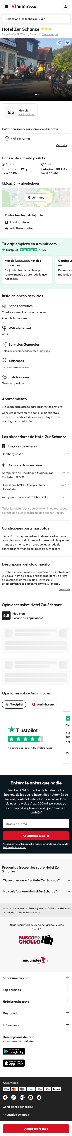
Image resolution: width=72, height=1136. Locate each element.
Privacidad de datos (16, 1114)
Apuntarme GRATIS (36, 836)
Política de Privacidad (14, 847)
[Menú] (6, 6)
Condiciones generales (18, 1106)
